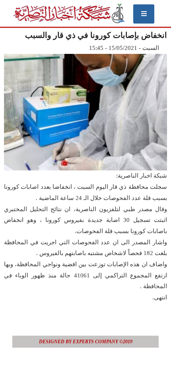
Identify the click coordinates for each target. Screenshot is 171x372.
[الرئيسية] (68, 13)
